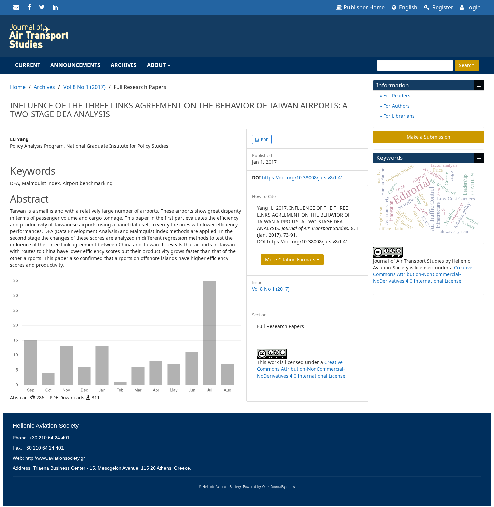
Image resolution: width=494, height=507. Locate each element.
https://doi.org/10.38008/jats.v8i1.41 (302, 177)
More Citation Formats (291, 259)
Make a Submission (428, 136)
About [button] (157, 65)
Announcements (75, 65)
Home (18, 87)
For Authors (396, 106)
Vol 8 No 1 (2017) (84, 87)
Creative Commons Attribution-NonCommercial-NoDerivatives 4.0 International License (301, 369)
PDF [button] (264, 139)
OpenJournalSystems (278, 487)
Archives (124, 65)
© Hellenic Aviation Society (220, 487)
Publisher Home (364, 7)
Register (442, 7)
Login (473, 7)
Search (467, 65)
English (407, 7)
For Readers (396, 95)
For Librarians (398, 116)
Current (27, 65)
